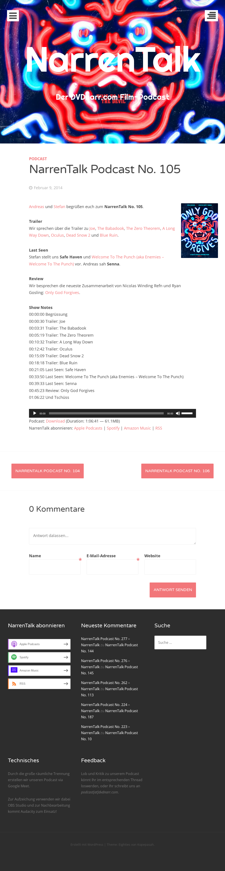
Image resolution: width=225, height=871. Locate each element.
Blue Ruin (109, 235)
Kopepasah (145, 844)
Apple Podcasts (88, 428)
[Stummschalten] (178, 413)
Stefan (59, 206)
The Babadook (110, 228)
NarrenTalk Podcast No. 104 (47, 470)
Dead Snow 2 (78, 235)
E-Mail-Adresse (112, 556)
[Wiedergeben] (35, 413)
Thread (136, 779)
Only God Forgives (62, 292)
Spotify (113, 428)
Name (55, 556)
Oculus (57, 235)
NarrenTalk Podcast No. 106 (177, 470)
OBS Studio (17, 805)
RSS (158, 428)
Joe (92, 228)
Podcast (38, 158)
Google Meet (18, 786)
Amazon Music (137, 428)
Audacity (28, 811)
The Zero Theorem (143, 228)
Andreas (36, 206)
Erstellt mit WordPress (87, 844)
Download (55, 421)
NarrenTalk (112, 59)
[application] (112, 413)
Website (152, 555)
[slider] (187, 413)
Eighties (124, 844)
